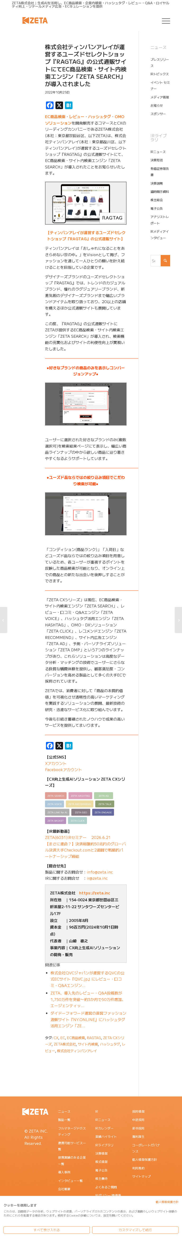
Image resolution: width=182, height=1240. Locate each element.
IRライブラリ (104, 1145)
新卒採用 (138, 1128)
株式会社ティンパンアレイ (77, 1050)
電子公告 (156, 208)
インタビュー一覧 (70, 1180)
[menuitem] (163, 20)
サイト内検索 (88, 1043)
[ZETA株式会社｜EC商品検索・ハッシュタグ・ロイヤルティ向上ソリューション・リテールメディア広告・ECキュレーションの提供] (35, 20)
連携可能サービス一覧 (72, 1146)
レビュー (76, 116)
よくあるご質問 (106, 1187)
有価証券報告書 (159, 171)
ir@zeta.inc (97, 878)
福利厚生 (138, 1136)
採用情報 (138, 1111)
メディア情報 (159, 97)
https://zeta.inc (94, 893)
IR (96, 1111)
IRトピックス (159, 74)
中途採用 (138, 1119)
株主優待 (101, 1178)
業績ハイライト (106, 1136)
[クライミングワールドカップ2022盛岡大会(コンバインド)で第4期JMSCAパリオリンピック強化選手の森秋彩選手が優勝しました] (178, 620)
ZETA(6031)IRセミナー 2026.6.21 (78, 837)
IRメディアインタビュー (159, 234)
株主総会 (156, 200)
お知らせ (156, 105)
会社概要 (64, 1189)
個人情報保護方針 (144, 1159)
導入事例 (64, 1172)
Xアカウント (56, 763)
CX (56, 1037)
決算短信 (156, 160)
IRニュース (158, 151)
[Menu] (163, 20)
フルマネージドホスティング (72, 1131)
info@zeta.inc (100, 872)
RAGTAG (94, 1037)
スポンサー (158, 113)
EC (62, 1037)
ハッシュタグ (99, 116)
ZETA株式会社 (65, 1043)
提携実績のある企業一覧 (72, 1160)
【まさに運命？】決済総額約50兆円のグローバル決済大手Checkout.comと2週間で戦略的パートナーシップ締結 (85, 850)
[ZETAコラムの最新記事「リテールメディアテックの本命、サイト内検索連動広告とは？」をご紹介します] (3, 620)
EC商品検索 (55, 116)
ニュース (64, 1111)
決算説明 (156, 183)
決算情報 (101, 1153)
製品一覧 (64, 1119)
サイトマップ (141, 1176)
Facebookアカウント (63, 769)
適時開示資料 (159, 191)
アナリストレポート (159, 219)
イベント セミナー (160, 85)
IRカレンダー (104, 1128)
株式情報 (101, 1161)
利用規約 (138, 1168)
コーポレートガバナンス (146, 1148)
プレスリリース (159, 62)
